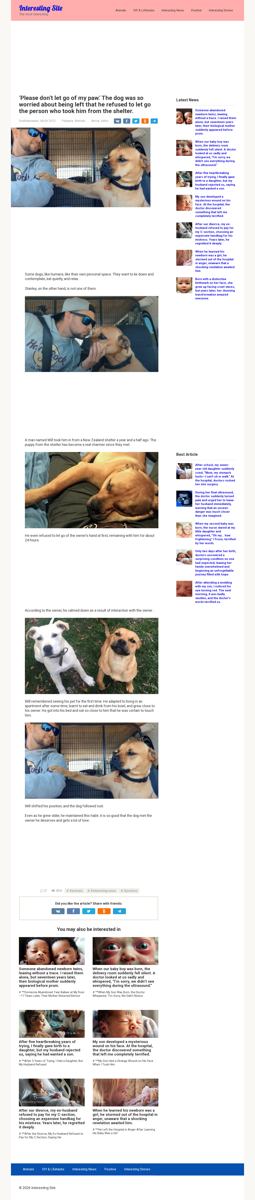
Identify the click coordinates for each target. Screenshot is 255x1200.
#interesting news (103, 891)
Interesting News (173, 10)
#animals (76, 891)
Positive (196, 10)
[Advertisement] (127, 55)
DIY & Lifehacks (143, 10)
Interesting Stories (221, 10)
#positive (130, 891)
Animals (121, 10)
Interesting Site (40, 7)
